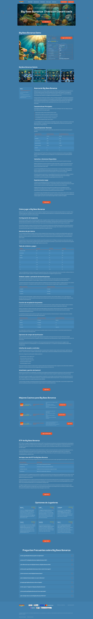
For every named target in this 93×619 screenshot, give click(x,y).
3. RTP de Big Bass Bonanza (24, 94)
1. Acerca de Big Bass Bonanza (25, 90)
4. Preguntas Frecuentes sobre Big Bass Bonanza (25, 97)
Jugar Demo (54, 37)
